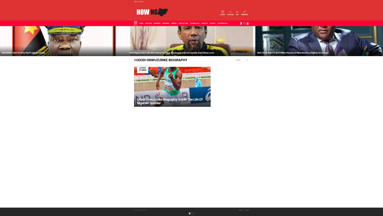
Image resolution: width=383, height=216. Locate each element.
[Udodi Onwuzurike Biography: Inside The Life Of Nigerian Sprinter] (172, 87)
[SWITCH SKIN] (241, 23)
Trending (244, 14)
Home (141, 23)
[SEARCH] (244, 23)
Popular (230, 14)
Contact (141, 1)
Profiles (148, 23)
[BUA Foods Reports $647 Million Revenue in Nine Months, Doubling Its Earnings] (319, 41)
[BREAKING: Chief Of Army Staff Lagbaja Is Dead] (64, 41)
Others (212, 23)
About (136, 1)
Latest (222, 14)
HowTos (204, 23)
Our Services (222, 23)
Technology (194, 23)
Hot (237, 14)
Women (174, 23)
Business (157, 23)
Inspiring (165, 23)
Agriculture (183, 23)
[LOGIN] (248, 23)
